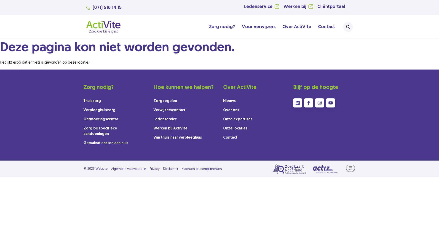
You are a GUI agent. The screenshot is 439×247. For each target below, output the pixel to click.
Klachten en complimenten (202, 169)
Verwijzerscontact (169, 110)
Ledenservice (258, 7)
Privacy (155, 169)
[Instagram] (319, 102)
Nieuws (229, 101)
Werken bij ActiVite (170, 128)
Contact (326, 27)
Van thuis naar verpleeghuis (177, 138)
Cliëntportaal (331, 7)
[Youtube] (330, 102)
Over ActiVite (296, 27)
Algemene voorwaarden (128, 169)
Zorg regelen (165, 101)
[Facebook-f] (308, 102)
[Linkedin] (297, 102)
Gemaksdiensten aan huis (105, 143)
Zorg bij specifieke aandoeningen (100, 131)
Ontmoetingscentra (100, 119)
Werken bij (295, 7)
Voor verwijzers (259, 27)
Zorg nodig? (222, 27)
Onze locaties (235, 128)
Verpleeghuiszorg (99, 110)
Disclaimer (170, 169)
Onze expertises (237, 119)
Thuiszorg (92, 101)
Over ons (231, 110)
